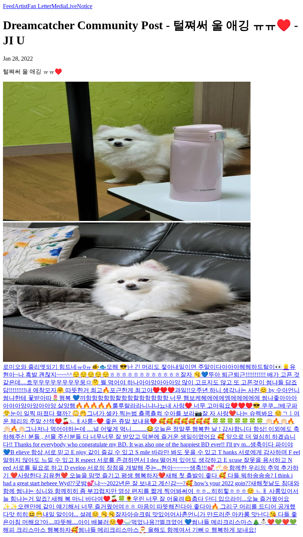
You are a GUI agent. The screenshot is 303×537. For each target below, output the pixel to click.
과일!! (182, 390)
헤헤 (245, 367)
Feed (8, 6)
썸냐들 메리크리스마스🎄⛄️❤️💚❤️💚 (244, 522)
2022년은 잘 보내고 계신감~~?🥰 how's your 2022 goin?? (179, 483)
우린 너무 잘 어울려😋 (162, 499)
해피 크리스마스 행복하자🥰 (40, 530)
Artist (20, 6)
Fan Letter (39, 6)
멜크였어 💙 (175, 522)
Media (58, 6)
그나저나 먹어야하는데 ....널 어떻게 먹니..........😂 (89, 429)
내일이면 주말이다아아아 (206, 367)
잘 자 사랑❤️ (219, 413)
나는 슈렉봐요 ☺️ (259, 413)
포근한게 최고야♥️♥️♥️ (142, 390)
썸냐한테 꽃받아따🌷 (31, 398)
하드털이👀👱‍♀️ (270, 367)
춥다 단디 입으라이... (219, 499)
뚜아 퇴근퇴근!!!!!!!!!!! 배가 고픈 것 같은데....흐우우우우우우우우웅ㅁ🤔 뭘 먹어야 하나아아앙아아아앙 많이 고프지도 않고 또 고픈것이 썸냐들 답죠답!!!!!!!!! (151, 382)
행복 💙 (69, 398)
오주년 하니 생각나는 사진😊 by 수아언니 (245, 390)
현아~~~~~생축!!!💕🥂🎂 (195, 468)
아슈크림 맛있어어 (151, 514)
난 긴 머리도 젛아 (150, 367)
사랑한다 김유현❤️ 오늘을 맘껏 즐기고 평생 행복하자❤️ (92, 475)
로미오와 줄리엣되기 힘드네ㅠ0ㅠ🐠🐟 (54, 367)
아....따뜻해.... (60, 522)
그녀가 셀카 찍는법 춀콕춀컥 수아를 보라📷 (144, 413)
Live (71, 6)
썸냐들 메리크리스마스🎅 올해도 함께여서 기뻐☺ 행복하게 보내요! (167, 530)
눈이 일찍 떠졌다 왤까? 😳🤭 (48, 413)
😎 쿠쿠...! (266, 405)
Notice (84, 6)
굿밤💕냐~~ (91, 483)
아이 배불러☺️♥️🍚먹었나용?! (118, 522)
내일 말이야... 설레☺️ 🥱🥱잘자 (85, 514)
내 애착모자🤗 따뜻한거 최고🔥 (67, 390)
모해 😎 (116, 367)
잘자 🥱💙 (194, 374)
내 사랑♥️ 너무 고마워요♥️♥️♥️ (209, 405)
